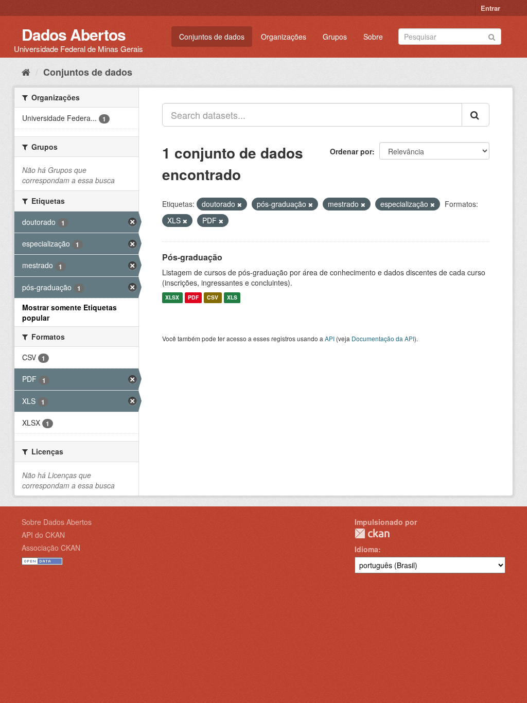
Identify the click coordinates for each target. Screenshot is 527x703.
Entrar (490, 8)
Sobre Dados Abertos (57, 522)
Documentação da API (383, 338)
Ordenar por (351, 151)
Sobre (373, 36)
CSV (212, 298)
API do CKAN (43, 535)
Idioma (366, 549)
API (330, 338)
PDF (193, 298)
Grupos (335, 36)
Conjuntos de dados (211, 36)
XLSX (172, 298)
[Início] (26, 71)
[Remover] (239, 204)
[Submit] (491, 35)
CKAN (372, 533)
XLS (232, 298)
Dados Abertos (74, 34)
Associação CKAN (51, 547)
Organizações (283, 36)
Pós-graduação (192, 257)
